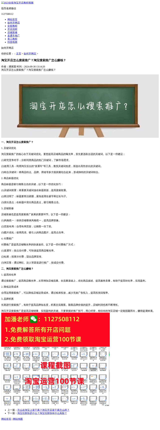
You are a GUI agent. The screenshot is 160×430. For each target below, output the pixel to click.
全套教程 (12, 26)
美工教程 (12, 39)
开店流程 (12, 29)
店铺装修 (12, 32)
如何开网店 (13, 22)
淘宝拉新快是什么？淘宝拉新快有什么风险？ (42, 413)
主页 (18, 53)
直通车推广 (13, 35)
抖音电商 (12, 42)
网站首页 (12, 19)
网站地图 (18, 419)
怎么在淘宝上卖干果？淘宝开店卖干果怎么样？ (43, 410)
